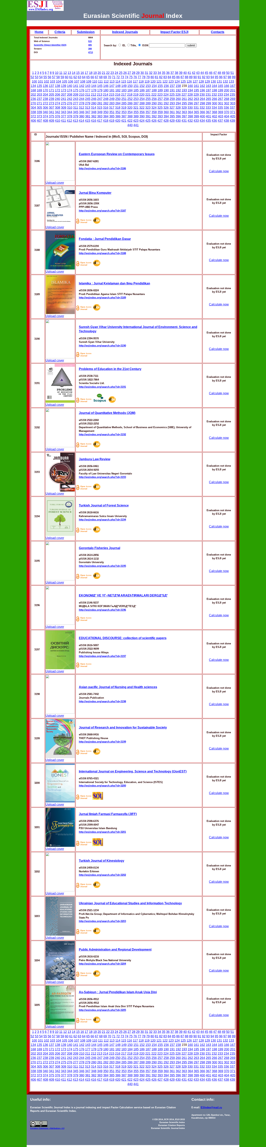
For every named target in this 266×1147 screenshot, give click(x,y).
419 (111, 120)
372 (33, 116)
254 (142, 99)
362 (178, 112)
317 (111, 107)
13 (69, 72)
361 (172, 112)
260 (178, 99)
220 (141, 94)
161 (196, 85)
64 (83, 77)
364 (190, 112)
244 (81, 99)
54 (41, 77)
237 (39, 99)
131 (219, 81)
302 (226, 103)
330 (190, 107)
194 (190, 90)
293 (172, 103)
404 (226, 116)
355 (136, 112)
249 (112, 99)
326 (166, 107)
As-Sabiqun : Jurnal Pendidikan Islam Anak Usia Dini (118, 992)
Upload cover (55, 182)
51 (232, 72)
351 (112, 112)
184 (130, 90)
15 (78, 72)
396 (178, 116)
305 (39, 107)
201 (232, 90)
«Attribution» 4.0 (56, 1128)
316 (105, 107)
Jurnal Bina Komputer (95, 192)
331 (196, 107)
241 (63, 99)
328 (178, 107)
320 (129, 107)
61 (71, 77)
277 (75, 103)
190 (166, 90)
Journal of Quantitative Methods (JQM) (107, 413)
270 (33, 103)
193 (184, 90)
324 (154, 107)
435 (208, 120)
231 (208, 94)
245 (87, 99)
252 (130, 99)
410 (57, 120)
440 (130, 125)
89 (191, 77)
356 (142, 112)
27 (129, 72)
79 (148, 77)
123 (171, 81)
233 (220, 94)
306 (45, 107)
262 (190, 99)
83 (165, 77)
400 (202, 116)
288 (142, 103)
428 (166, 120)
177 (87, 90)
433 (196, 120)
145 (99, 85)
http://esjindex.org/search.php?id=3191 (102, 386)
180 (105, 90)
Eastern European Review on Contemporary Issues (117, 154)
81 (156, 77)
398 (190, 116)
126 (189, 81)
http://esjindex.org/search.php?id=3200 (102, 785)
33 (155, 72)
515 (90, 41)
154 (154, 85)
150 (130, 85)
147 (112, 85)
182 (118, 90)
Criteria (60, 32)
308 (57, 107)
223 (160, 94)
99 (233, 77)
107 (76, 81)
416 (93, 120)
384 (105, 116)
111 (100, 81)
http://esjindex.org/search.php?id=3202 (102, 874)
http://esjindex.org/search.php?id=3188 (102, 253)
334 (214, 107)
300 (214, 103)
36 (168, 72)
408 (45, 120)
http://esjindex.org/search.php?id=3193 (102, 477)
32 (150, 72)
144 (93, 85)
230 (202, 94)
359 (160, 112)
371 (232, 112)
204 (45, 94)
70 (109, 77)
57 (53, 77)
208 (69, 94)
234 (226, 94)
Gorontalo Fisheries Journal (99, 548)
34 (159, 72)
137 (51, 85)
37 (172, 72)
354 (130, 112)
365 (196, 112)
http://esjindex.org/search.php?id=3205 (102, 1010)
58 (58, 77)
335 (220, 107)
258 (166, 99)
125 (183, 81)
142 (81, 85)
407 (39, 120)
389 (136, 116)
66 (92, 77)
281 (99, 103)
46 (210, 72)
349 (99, 112)
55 (45, 77)
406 (33, 120)
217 (123, 94)
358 (154, 112)
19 (95, 72)
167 (232, 85)
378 (69, 116)
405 (90, 45)
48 (219, 72)
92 (203, 77)
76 (135, 77)
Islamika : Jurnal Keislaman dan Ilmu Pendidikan (114, 283)
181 (112, 90)
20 (99, 72)
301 (220, 103)
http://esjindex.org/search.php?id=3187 (102, 210)
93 (208, 77)
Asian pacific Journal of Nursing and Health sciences (118, 687)
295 (184, 103)
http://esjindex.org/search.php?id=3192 (102, 434)
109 (88, 81)
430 (178, 120)
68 (101, 77)
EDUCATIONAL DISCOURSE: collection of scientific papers (122, 638)
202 (33, 94)
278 (81, 103)
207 (63, 94)
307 (51, 107)
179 (99, 90)
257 (160, 99)
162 (202, 85)
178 (93, 90)
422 (129, 120)
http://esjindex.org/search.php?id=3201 (102, 831)
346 (81, 112)
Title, (133, 45)
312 (81, 107)
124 (177, 81)
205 (51, 94)
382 (93, 116)
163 (208, 85)
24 (116, 72)
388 (130, 116)
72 (118, 77)
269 (232, 99)
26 (125, 72)
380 (81, 116)
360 (166, 112)
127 (195, 81)
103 (52, 81)
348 (93, 112)
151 (136, 85)
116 (129, 81)
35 (163, 72)
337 (232, 107)
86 (178, 77)
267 (220, 99)
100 (34, 81)
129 (207, 81)
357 (148, 112)
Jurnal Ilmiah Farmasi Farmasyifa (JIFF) (108, 814)
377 (63, 116)
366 (202, 112)
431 (184, 120)
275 (63, 103)
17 (86, 72)
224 (166, 94)
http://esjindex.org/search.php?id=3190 (102, 345)
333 (208, 107)
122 (165, 81)
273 (51, 103)
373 (39, 116)
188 (154, 90)
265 (208, 99)
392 (154, 116)
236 (33, 99)
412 (69, 120)
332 (202, 107)
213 (99, 94)
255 (148, 99)
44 (202, 72)
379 (75, 116)
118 (141, 81)
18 (90, 72)
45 (206, 72)
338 (33, 112)
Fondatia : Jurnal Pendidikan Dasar (105, 239)
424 (141, 120)
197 (208, 90)
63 (79, 77)
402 (214, 116)
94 (212, 77)
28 (133, 72)
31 (146, 72)
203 (39, 94)
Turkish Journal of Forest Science (104, 505)
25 (120, 72)
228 (190, 94)
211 (87, 94)
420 (117, 120)
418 (105, 120)
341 (51, 112)
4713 (90, 52)
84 (169, 77)
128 (201, 81)
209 (75, 94)
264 (202, 99)
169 (39, 90)
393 (160, 116)
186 (142, 90)
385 (112, 116)
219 (135, 94)
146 (105, 85)
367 (208, 112)
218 (129, 94)
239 (51, 99)
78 (143, 77)
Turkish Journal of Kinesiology (101, 860)
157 (172, 85)
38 (176, 72)
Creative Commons (39, 1128)
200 (226, 90)
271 (39, 103)
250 (118, 99)
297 (196, 103)
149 (124, 85)
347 (87, 112)
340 (45, 112)
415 (87, 120)
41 (189, 72)
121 (159, 81)
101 (40, 81)
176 (81, 90)
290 (154, 103)
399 (90, 48)
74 (126, 77)
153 (148, 85)
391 (148, 116)
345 (75, 112)
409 (51, 120)
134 (33, 85)
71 (113, 77)
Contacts (217, 32)
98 (229, 77)
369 (220, 112)
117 (135, 81)
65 (88, 77)
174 (69, 90)
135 (39, 85)
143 (87, 85)
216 (117, 94)
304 (33, 107)
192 (178, 90)
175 (75, 90)
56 (49, 77)
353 (124, 112)
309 (63, 107)
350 (105, 112)
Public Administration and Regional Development (115, 949)
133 (231, 81)
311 (75, 107)
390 (142, 116)
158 (178, 85)
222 (154, 94)
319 (123, 107)
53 (36, 77)
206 (57, 94)
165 (220, 85)
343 (63, 112)
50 (228, 72)
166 (226, 85)
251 (124, 99)
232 (214, 94)
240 (57, 99)
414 (81, 120)
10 (56, 72)
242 (69, 99)
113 (112, 81)
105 (64, 81)
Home (39, 32)
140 (69, 85)
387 (124, 116)
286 (130, 103)
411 (63, 120)
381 (87, 116)
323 (148, 107)
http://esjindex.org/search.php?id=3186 (102, 168)
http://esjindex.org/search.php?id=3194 (102, 519)
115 (123, 81)
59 (62, 77)
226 (178, 94)
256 (154, 99)
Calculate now (219, 171)
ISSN (144, 45)
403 (220, 116)
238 (45, 99)
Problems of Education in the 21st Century (110, 369)
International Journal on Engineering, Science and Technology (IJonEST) (133, 771)
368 (214, 112)
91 (199, 77)
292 (166, 103)
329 (184, 107)
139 (63, 85)
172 (57, 90)
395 (172, 116)
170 (45, 90)
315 (99, 107)
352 (118, 112)
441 (136, 125)
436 (214, 120)
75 (131, 77)
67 (96, 77)
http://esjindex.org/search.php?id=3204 (102, 963)
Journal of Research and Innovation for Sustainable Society (123, 727)
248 (105, 99)
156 (166, 85)
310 (69, 107)
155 (160, 85)
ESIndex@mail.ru (211, 1107)
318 (117, 107)
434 (202, 120)
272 (45, 103)
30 (142, 72)
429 (172, 120)
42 (193, 72)
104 (58, 81)
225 (172, 94)
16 (82, 72)
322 (141, 107)
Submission (86, 32)
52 (32, 77)
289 (148, 103)
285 (124, 103)
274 (57, 103)
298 (202, 103)
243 (75, 99)
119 (147, 81)
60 (66, 77)
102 (46, 81)
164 (214, 85)
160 (190, 85)
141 (75, 85)
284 (118, 103)
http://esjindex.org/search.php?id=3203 (102, 921)
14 (73, 72)
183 (124, 90)
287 (136, 103)
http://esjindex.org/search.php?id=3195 (102, 565)
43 (198, 72)
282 (105, 103)
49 (223, 72)
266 (214, 99)
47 (215, 72)
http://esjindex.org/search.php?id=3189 (102, 297)
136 (45, 85)
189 (160, 90)
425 (148, 120)
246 (93, 99)
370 (226, 112)
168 (33, 90)
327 (172, 107)
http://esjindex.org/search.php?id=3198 (102, 701)
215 (111, 94)
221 (148, 94)
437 (220, 120)
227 (184, 94)
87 (182, 77)
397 (184, 116)
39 (180, 72)
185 (136, 90)
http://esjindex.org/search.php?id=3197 (102, 656)
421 (123, 120)
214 (105, 94)
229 (196, 94)
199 (220, 90)
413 (75, 120)
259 (172, 99)
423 (135, 120)
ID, (124, 45)
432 (190, 120)
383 (99, 116)
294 (178, 103)
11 (61, 72)
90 (195, 77)
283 (112, 103)
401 (208, 116)
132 (225, 81)
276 (69, 103)
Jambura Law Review (94, 459)
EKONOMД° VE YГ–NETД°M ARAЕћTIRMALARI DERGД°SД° (123, 595)
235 (232, 94)
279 (87, 103)
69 (105, 77)
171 (51, 90)
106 (70, 81)
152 (142, 85)
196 (202, 90)
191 (172, 90)
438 (226, 120)
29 (138, 72)
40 (185, 72)
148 (118, 85)
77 (139, 77)
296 (190, 103)
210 (81, 94)
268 (226, 99)
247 (99, 99)
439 (232, 120)
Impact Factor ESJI (174, 32)
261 (184, 99)
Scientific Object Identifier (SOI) (50, 45)
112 (106, 81)
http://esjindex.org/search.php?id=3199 (102, 741)
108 (82, 81)
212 (93, 94)
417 (99, 120)
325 (160, 107)
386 (118, 116)
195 (196, 90)
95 (216, 77)
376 (57, 116)
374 (45, 116)
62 (75, 77)
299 (208, 103)
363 (184, 112)
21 (103, 72)
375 (51, 116)
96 (221, 77)
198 (214, 90)
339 (39, 112)
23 (112, 72)
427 (160, 120)
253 (136, 99)
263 (196, 99)
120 (153, 81)
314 (93, 107)
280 (93, 103)
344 (69, 112)
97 (225, 77)
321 (135, 107)
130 (213, 81)
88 (186, 77)
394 (166, 116)
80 (152, 77)
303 (232, 103)
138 (57, 85)
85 (173, 77)
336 (226, 107)
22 (108, 72)
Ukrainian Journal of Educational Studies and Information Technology (130, 903)
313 (87, 107)
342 (57, 112)
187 (148, 90)
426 (154, 120)
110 (94, 81)
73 (122, 77)
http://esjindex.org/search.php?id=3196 (102, 609)
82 (161, 77)
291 (160, 103)
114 (117, 81)
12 (65, 72)
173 (63, 90)
